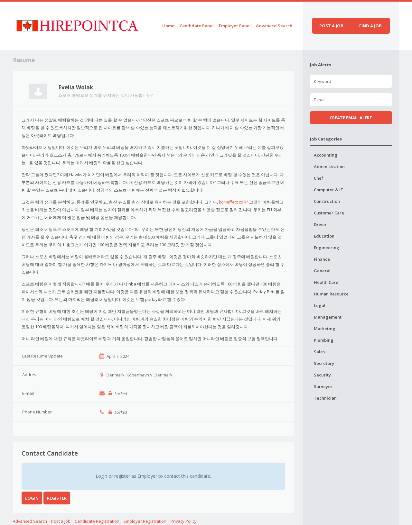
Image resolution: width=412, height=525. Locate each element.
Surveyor (323, 386)
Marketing (324, 328)
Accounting (325, 155)
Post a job (331, 26)
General (322, 271)
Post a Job (60, 521)
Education (324, 236)
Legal (319, 305)
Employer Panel (235, 26)
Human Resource (331, 294)
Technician (325, 398)
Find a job (370, 26)
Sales (319, 352)
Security (322, 375)
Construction (327, 201)
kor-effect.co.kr (233, 202)
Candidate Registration (97, 521)
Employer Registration (145, 521)
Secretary (324, 363)
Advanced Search (274, 26)
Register (57, 498)
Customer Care (329, 213)
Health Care (326, 282)
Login (32, 498)
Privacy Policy (184, 521)
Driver (320, 224)
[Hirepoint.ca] (77, 25)
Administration (329, 166)
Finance (322, 259)
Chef (318, 178)
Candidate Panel (197, 26)
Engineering (326, 247)
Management (328, 317)
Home (168, 26)
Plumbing (323, 340)
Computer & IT (328, 190)
